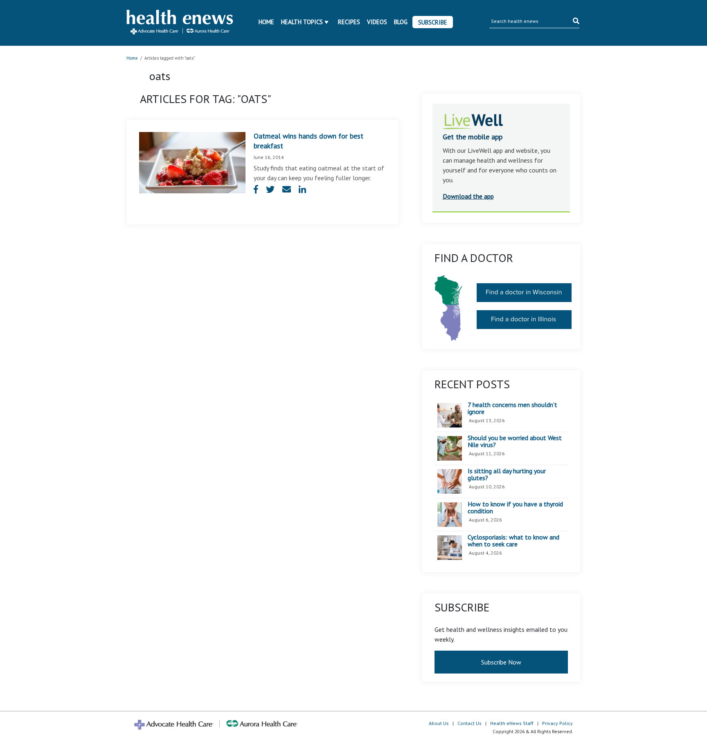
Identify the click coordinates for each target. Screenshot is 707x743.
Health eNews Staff (512, 723)
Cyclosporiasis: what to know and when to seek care (513, 541)
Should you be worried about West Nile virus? (515, 441)
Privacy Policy (557, 723)
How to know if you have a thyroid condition (515, 508)
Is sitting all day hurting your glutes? (507, 475)
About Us (439, 723)
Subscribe (432, 22)
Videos (377, 22)
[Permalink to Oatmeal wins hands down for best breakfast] (192, 162)
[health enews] (180, 23)
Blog (401, 22)
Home (266, 22)
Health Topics (302, 22)
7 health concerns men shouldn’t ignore (512, 408)
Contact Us (469, 723)
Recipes (349, 22)
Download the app (468, 196)
